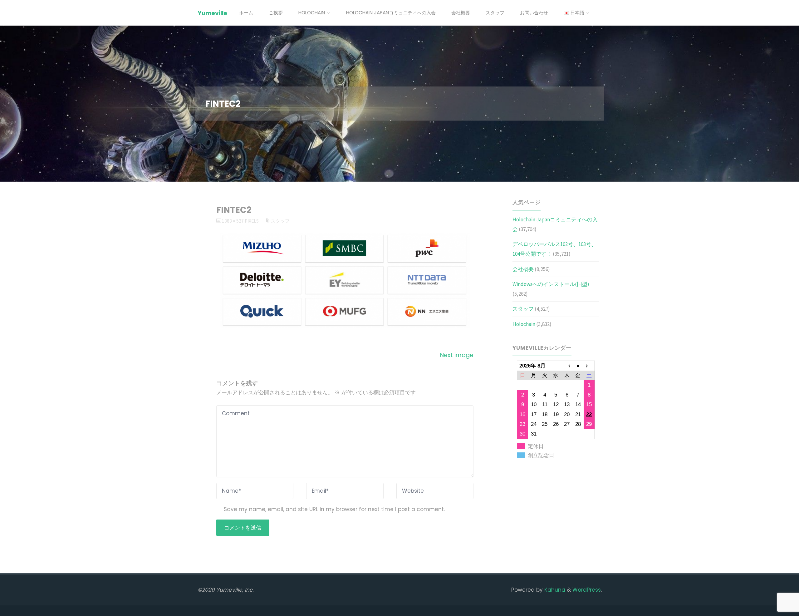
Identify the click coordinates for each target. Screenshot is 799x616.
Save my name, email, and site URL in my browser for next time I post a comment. (334, 509)
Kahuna (554, 590)
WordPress (586, 590)
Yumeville (212, 13)
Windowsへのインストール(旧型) (550, 284)
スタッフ (280, 221)
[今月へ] (578, 366)
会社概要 (523, 269)
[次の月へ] (589, 366)
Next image (456, 355)
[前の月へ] (566, 366)
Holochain (523, 324)
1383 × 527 (233, 221)
